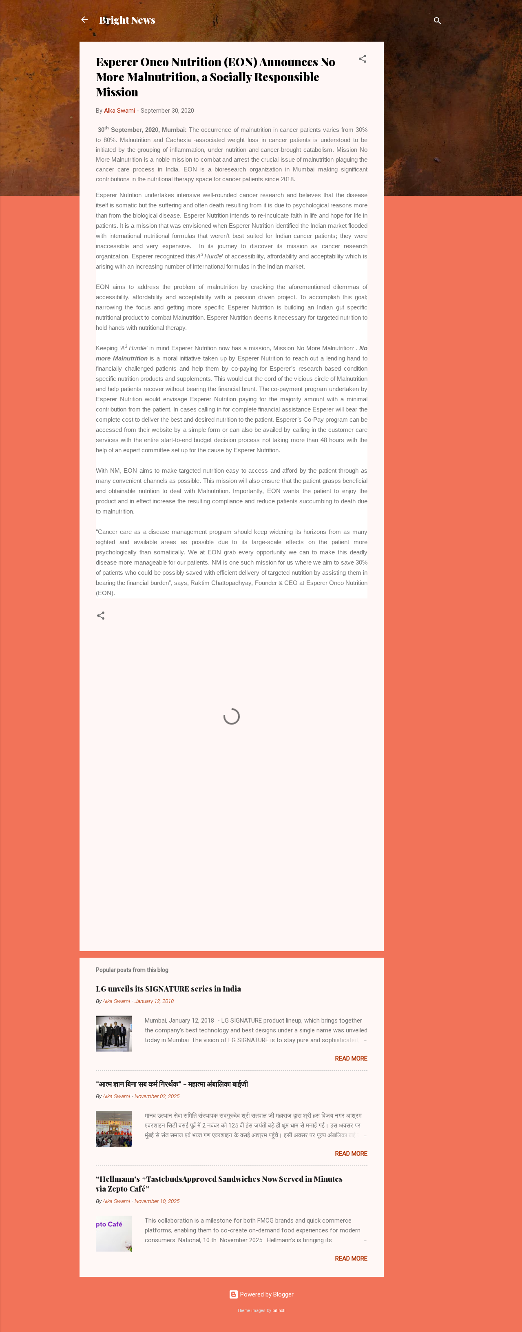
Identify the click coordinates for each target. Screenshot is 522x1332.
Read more (351, 1058)
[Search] (437, 22)
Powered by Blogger (266, 1294)
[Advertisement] (416, 164)
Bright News (127, 19)
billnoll (278, 1310)
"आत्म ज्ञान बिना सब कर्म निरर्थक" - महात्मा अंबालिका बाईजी (172, 1084)
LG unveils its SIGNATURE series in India (168, 989)
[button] (362, 60)
